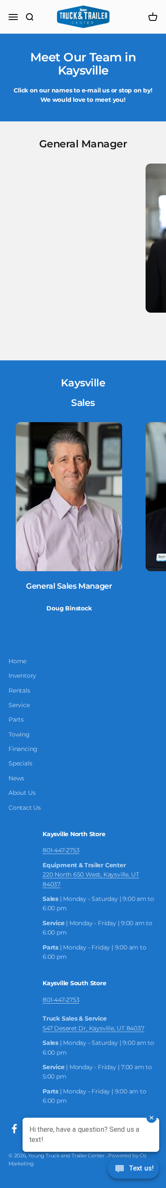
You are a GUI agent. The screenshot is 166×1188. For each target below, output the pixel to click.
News (16, 778)
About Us (22, 793)
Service (19, 705)
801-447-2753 (61, 850)
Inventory (22, 675)
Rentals (19, 690)
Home (17, 661)
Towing (19, 734)
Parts (16, 719)
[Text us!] (133, 1169)
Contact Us (25, 807)
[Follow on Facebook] (14, 1128)
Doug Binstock (69, 608)
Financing (23, 749)
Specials (20, 763)
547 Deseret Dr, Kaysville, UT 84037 (93, 1028)
